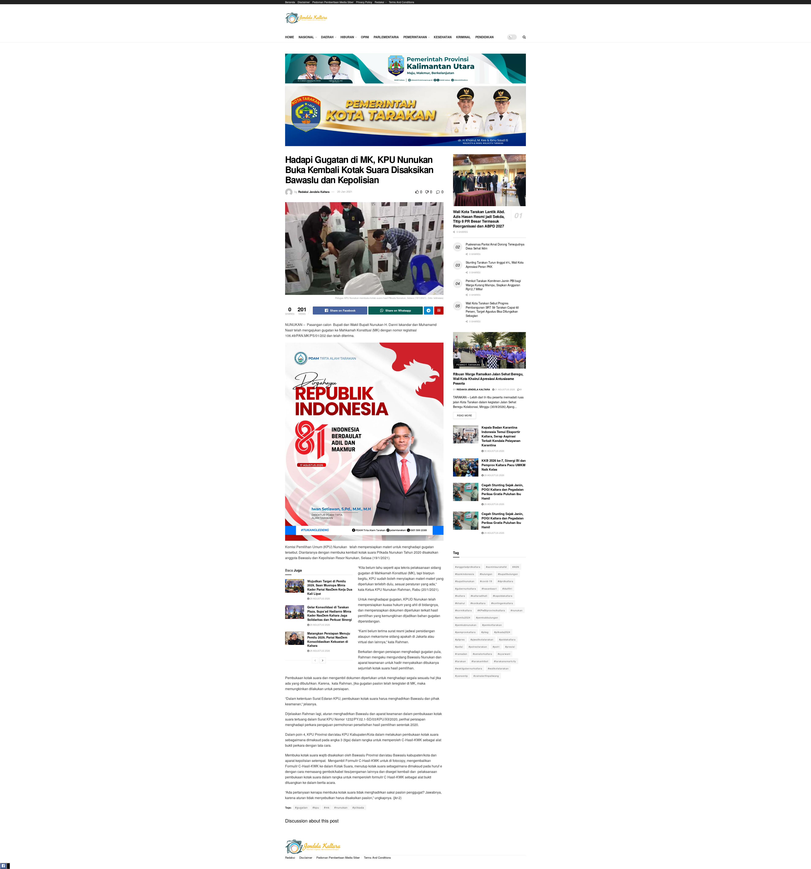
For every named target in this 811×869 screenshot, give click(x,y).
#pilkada (358, 807)
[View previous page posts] (315, 660)
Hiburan (347, 37)
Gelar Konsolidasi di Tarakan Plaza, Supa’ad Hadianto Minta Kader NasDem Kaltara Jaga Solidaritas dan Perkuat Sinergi (329, 613)
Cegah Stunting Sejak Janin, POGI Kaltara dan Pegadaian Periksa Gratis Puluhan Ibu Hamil (503, 492)
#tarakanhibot (480, 661)
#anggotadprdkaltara (467, 566)
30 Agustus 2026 (493, 450)
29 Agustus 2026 (319, 598)
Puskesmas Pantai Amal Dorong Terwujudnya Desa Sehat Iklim (495, 246)
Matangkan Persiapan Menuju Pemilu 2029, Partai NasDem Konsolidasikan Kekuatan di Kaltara (328, 639)
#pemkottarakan (492, 625)
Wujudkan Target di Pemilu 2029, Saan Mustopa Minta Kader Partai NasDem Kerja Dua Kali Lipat (329, 587)
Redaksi (379, 2)
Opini (365, 37)
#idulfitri (507, 588)
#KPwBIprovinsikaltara (491, 610)
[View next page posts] (323, 660)
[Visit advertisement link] (405, 101)
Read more (466, 414)
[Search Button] (524, 37)
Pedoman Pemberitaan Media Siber (333, 2)
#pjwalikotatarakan (482, 639)
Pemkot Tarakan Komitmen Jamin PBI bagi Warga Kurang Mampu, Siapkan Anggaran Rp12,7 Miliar (493, 285)
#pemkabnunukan (465, 625)
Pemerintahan (415, 37)
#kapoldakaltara (502, 595)
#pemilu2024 (462, 617)
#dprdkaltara (505, 581)
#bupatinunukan (464, 581)
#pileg (485, 632)
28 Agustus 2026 (319, 650)
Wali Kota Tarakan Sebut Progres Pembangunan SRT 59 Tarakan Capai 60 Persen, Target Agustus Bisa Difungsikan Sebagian (492, 309)
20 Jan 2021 (344, 191)
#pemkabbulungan (487, 617)
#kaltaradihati (479, 595)
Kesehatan (443, 37)
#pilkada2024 (502, 632)
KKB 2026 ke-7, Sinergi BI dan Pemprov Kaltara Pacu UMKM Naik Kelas (504, 465)
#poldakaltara (507, 639)
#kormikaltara (463, 610)
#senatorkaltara (482, 653)
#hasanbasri (489, 588)
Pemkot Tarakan (468, 364)
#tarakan (460, 661)
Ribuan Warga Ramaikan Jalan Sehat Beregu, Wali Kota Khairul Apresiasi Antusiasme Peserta (488, 379)
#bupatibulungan (508, 574)
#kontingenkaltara (502, 603)
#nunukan (341, 807)
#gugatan (301, 807)
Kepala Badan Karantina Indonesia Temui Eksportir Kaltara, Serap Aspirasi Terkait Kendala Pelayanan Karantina (501, 436)
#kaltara (460, 595)
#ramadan (461, 653)
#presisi (510, 646)
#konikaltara (478, 603)
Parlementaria (386, 37)
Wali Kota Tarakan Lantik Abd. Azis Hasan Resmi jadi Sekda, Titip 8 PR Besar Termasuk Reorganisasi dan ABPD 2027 (479, 219)
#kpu (316, 807)
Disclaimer (304, 2)
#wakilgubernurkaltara (468, 668)
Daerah (327, 37)
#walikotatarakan (498, 668)
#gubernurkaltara (465, 588)
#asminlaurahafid (496, 566)
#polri (496, 646)
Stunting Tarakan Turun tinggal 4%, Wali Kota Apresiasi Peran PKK (495, 264)
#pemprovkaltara (465, 632)
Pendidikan (484, 37)
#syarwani (504, 653)
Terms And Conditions (401, 2)
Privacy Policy (364, 2)
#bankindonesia (464, 574)
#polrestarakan (478, 646)
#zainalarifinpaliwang (486, 675)
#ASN (515, 566)
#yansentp (461, 675)
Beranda (290, 2)
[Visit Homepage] (306, 18)
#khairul (460, 603)
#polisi (459, 646)
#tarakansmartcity (505, 661)
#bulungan (486, 574)
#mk (326, 807)
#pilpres (460, 639)
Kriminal (463, 37)
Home (289, 37)
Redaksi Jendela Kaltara (313, 191)
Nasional (306, 37)
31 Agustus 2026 (504, 389)
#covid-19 (486, 581)
